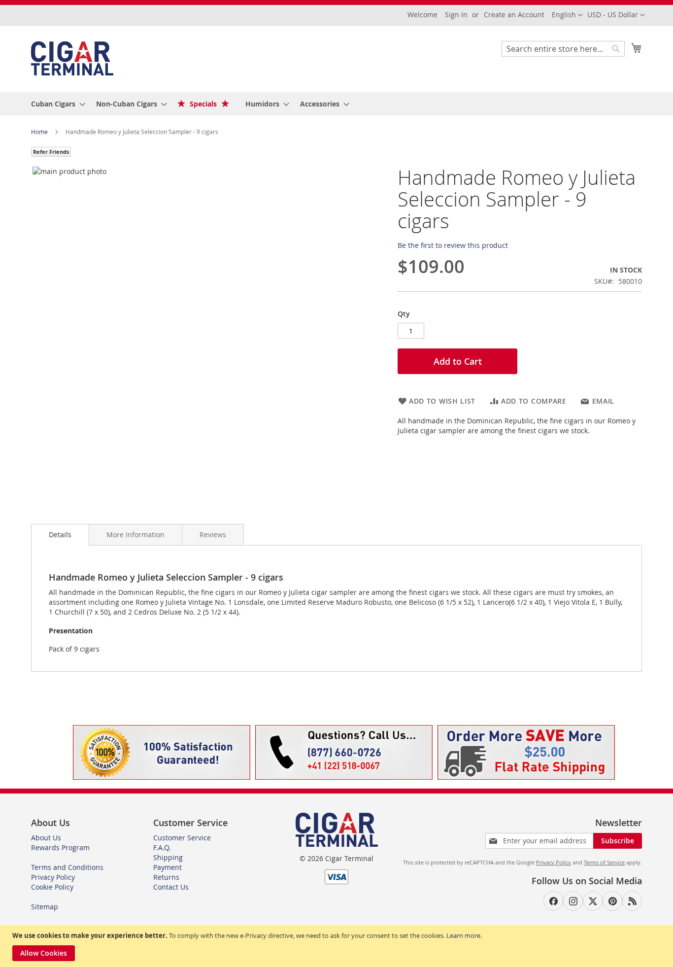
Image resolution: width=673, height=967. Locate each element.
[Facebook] (553, 901)
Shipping (168, 857)
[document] (337, 946)
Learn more (463, 935)
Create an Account (514, 14)
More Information (135, 534)
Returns (166, 877)
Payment (167, 867)
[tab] (60, 535)
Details (60, 534)
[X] (593, 901)
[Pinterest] (612, 901)
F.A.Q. (162, 847)
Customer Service (182, 837)
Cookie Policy (52, 887)
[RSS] (632, 901)
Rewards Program (60, 847)
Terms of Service (604, 862)
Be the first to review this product (453, 245)
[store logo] (72, 58)
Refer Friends (51, 151)
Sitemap (44, 906)
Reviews (213, 534)
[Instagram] (573, 901)
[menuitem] (55, 103)
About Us (46, 837)
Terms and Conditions (67, 867)
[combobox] (563, 49)
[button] (616, 15)
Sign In (456, 14)
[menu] (336, 103)
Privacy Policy (53, 877)
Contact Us (171, 887)
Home (40, 132)
